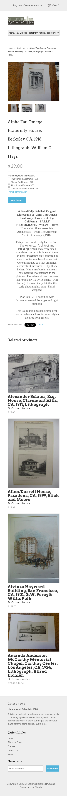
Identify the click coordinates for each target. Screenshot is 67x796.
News (10, 754)
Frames (11, 746)
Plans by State (15, 742)
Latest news (16, 703)
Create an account (33, 5)
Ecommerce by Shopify (31, 787)
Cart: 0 (55, 5)
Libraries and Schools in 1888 (23, 709)
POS (48, 784)
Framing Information (17, 192)
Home (11, 738)
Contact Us (13, 750)
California (21, 48)
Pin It (40, 324)
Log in (16, 5)
